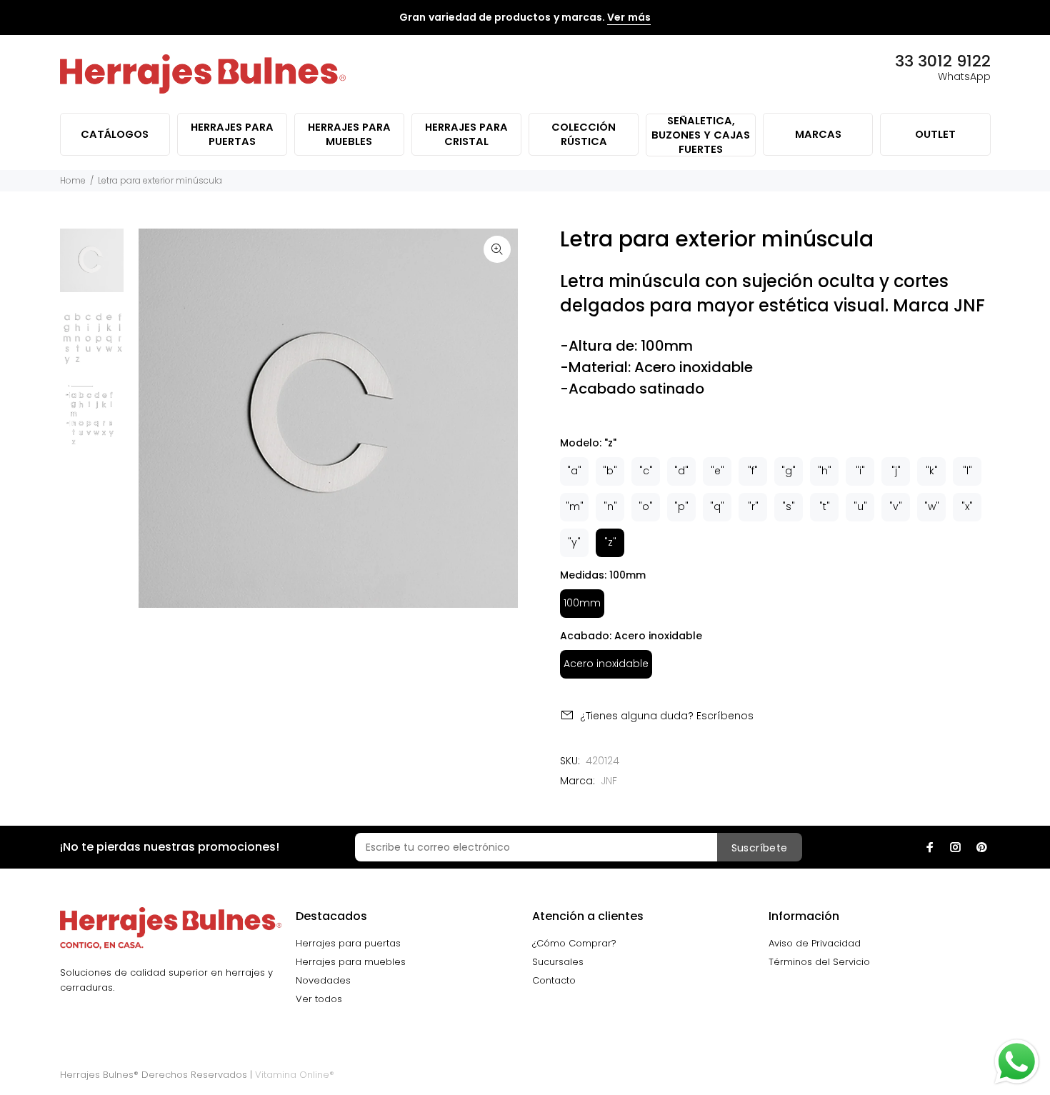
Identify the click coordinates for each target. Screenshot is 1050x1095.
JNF (609, 781)
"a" (574, 471)
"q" (717, 506)
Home (73, 180)
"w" (931, 506)
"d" (681, 471)
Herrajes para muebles (351, 962)
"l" (967, 471)
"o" (646, 506)
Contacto (554, 980)
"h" (824, 471)
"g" (788, 471)
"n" (610, 506)
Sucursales (558, 962)
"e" (717, 471)
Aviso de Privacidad (815, 943)
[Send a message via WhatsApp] (1017, 1062)
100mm (582, 603)
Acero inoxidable (606, 663)
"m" (575, 506)
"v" (895, 506)
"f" (753, 471)
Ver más (628, 17)
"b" (610, 471)
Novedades (323, 980)
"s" (788, 506)
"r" (753, 506)
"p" (681, 506)
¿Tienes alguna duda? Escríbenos (667, 716)
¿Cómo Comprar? (574, 943)
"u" (860, 506)
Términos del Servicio (819, 962)
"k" (932, 471)
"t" (824, 506)
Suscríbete (759, 848)
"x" (967, 506)
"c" (646, 471)
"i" (860, 471)
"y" (574, 542)
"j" (896, 471)
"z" (610, 542)
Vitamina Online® (294, 1074)
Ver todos (319, 999)
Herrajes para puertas (348, 943)
